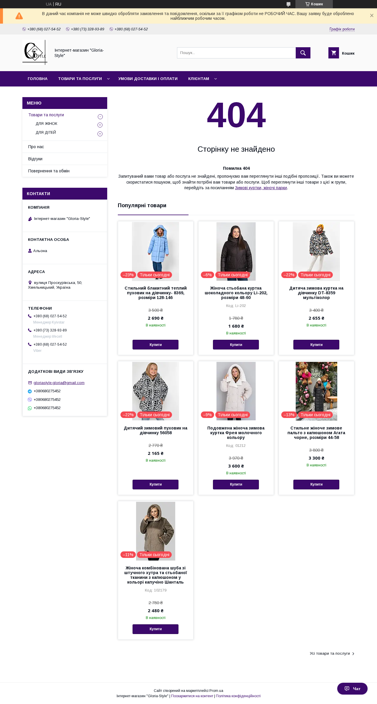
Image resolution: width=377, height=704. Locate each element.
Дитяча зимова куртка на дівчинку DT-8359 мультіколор (316, 293)
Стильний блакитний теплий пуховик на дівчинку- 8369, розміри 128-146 (156, 293)
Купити (156, 345)
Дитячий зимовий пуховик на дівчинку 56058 (155, 430)
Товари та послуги (80, 78)
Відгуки (35, 158)
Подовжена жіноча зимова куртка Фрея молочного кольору (235, 433)
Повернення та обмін (49, 171)
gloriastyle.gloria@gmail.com (59, 382)
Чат (357, 688)
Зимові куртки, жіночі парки (261, 187)
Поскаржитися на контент (192, 696)
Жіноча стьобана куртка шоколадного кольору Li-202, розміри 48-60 (236, 293)
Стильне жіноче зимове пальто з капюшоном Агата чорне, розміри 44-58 (316, 433)
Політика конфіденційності (238, 696)
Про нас (36, 146)
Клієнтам (198, 78)
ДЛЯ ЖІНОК (46, 123)
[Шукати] (303, 52)
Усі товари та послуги (330, 653)
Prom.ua (216, 691)
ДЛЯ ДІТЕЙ (46, 132)
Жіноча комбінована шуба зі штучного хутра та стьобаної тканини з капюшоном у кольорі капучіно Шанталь (155, 575)
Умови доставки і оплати (148, 78)
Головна (37, 78)
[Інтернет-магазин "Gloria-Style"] (34, 63)
